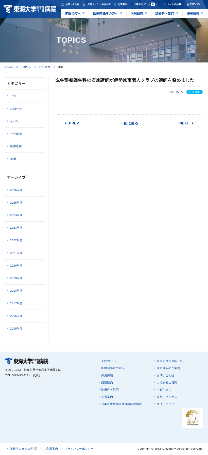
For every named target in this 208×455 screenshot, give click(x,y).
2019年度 (16, 277)
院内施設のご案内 (168, 368)
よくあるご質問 (167, 382)
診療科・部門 (110, 389)
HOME (9, 67)
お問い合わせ (165, 375)
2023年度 (16, 227)
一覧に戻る (129, 123)
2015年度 (16, 328)
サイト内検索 (174, 4)
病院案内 (107, 382)
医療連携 (16, 146)
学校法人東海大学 (21, 448)
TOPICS (26, 67)
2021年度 (16, 252)
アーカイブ (16, 177)
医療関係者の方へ (113, 368)
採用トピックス (167, 396)
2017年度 (16, 303)
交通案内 (107, 396)
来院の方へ (108, 360)
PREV (74, 123)
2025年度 (16, 202)
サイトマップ (165, 403)
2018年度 (16, 290)
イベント (16, 121)
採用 (13, 158)
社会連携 (44, 67)
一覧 (13, 95)
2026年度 (16, 189)
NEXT (184, 123)
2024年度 (16, 214)
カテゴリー (16, 83)
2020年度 (16, 265)
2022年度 (16, 240)
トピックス (164, 389)
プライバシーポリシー (79, 448)
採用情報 (107, 375)
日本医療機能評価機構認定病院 (121, 403)
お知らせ (16, 108)
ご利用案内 (50, 448)
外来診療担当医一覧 (170, 360)
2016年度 (16, 315)
